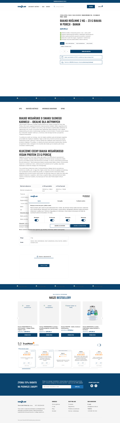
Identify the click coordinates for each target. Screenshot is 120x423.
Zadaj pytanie (43, 265)
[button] (62, 43)
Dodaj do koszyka (86, 51)
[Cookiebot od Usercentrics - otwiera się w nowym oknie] (84, 196)
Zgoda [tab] (39, 201)
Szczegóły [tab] (60, 201)
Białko (70, 15)
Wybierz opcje (28, 335)
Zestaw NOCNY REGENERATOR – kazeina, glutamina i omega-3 (91, 327)
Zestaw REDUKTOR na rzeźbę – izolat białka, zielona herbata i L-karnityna (69, 328)
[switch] (52, 220)
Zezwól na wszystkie (80, 225)
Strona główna (63, 15)
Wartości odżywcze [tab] (32, 108)
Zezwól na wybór (60, 225)
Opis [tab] (20, 108)
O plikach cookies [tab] (80, 201)
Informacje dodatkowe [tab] (49, 108)
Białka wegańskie (77, 15)
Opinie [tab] (63, 108)
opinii (34, 344)
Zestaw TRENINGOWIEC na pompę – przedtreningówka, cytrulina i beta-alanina (27, 328)
